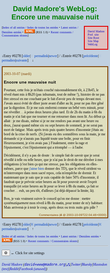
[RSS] (29, 32)
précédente (90, 56)
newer (53, 56)
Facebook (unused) (32, 269)
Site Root (93, 37)
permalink (41, 56)
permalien (8, 60)
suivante (21, 60)
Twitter (76, 264)
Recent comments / (52, 241)
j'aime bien (36, 169)
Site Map (93, 41)
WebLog (92, 44)
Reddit (14, 269)
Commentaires (48, 215)
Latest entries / (80, 236)
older (26, 56)
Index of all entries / (30, 27)
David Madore (96, 31)
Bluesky (87, 264)
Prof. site (93, 34)
